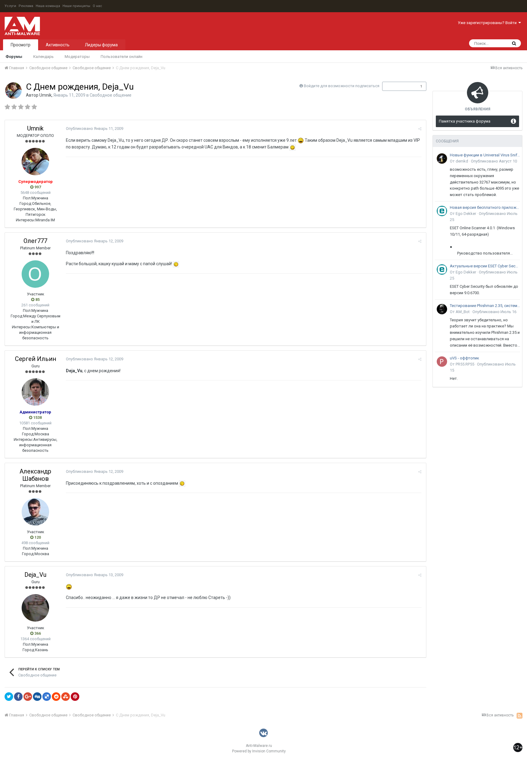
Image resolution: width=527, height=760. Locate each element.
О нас (97, 6)
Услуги (10, 6)
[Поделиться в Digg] (37, 696)
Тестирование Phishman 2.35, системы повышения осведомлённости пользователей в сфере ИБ (485, 305)
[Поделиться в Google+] (27, 696)
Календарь (43, 56)
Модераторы (77, 56)
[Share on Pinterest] (75, 696)
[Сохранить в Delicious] (46, 696)
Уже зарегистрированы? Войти (488, 22)
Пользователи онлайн (121, 56)
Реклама (26, 6)
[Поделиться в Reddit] (56, 696)
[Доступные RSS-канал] (519, 715)
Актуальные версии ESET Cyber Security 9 (485, 266)
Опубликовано (94, 128)
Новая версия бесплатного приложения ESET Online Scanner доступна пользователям (485, 207)
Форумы (13, 56)
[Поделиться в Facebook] (18, 696)
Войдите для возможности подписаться (341, 86)
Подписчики (398, 86)
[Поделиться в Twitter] (9, 696)
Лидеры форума (101, 44)
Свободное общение (110, 95)
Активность (58, 44)
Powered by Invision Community (259, 751)
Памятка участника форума (464, 121)
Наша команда (48, 6)
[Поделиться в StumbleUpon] (65, 696)
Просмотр (20, 44)
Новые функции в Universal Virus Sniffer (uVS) (485, 155)
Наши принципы (76, 6)
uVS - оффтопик (464, 358)
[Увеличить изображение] (292, 147)
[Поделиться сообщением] (419, 129)
